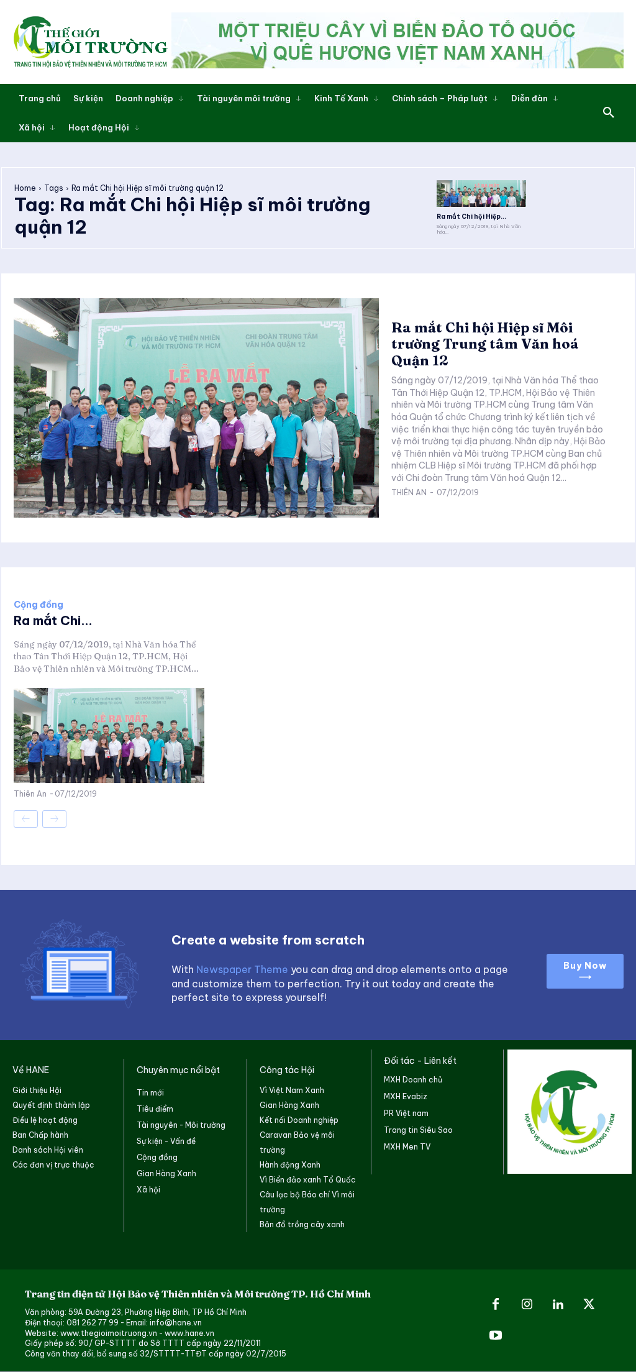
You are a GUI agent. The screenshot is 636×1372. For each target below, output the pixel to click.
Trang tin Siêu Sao (418, 1130)
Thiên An (409, 492)
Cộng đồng (38, 604)
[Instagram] (526, 1304)
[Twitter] (588, 1304)
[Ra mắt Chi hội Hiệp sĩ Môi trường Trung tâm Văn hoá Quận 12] (481, 193)
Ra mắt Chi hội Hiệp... (471, 217)
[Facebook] (495, 1304)
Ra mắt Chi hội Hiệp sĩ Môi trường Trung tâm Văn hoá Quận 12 (485, 344)
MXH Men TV (407, 1146)
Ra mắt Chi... (53, 620)
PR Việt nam (406, 1113)
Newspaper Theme (242, 969)
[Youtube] (495, 1336)
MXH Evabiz (405, 1096)
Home (25, 188)
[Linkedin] (557, 1304)
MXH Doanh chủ (413, 1079)
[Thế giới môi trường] (90, 41)
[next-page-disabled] (54, 819)
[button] (609, 113)
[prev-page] (26, 819)
